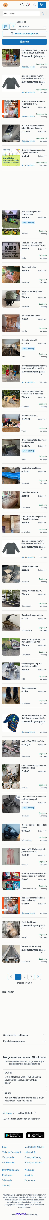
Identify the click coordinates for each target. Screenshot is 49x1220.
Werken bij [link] (29, 1170)
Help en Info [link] (30, 1152)
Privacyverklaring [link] (32, 1157)
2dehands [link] (7, 1180)
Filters (26, 41)
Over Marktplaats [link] (10, 1170)
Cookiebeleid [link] (8, 1162)
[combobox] (21, 13)
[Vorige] (11, 977)
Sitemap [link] (6, 1185)
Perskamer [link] (7, 1175)
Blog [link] (4, 1147)
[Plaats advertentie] (42, 5)
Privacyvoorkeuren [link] (33, 1162)
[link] (6, 5)
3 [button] (31, 976)
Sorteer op (21, 22)
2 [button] (24, 976)
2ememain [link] (29, 1180)
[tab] (5, 27)
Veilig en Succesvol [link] (11, 1152)
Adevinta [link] (28, 1175)
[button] (28, 5)
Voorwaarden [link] (8, 1157)
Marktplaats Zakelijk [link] (34, 1147)
